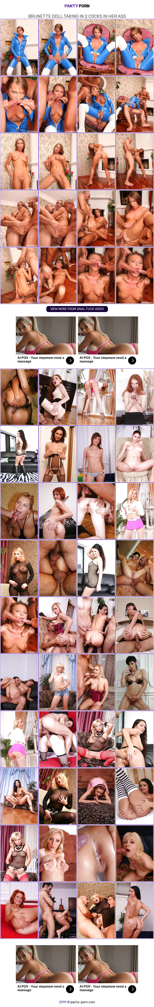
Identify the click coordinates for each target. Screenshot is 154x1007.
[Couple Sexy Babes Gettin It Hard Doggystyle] (19, 397)
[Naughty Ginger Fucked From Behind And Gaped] (96, 796)
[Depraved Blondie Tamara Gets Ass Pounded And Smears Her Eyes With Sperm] (57, 853)
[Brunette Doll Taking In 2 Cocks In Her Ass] (19, 625)
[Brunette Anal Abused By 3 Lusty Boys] (57, 568)
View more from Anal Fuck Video (77, 309)
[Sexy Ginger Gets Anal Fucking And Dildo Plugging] (135, 397)
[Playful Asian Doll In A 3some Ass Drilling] (19, 568)
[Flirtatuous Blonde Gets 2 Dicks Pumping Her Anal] (96, 910)
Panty (77, 6)
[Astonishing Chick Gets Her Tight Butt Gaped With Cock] (19, 853)
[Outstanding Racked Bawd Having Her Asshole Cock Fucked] (96, 568)
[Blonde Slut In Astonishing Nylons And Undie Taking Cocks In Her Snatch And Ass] (96, 739)
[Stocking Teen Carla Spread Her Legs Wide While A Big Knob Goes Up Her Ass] (135, 625)
